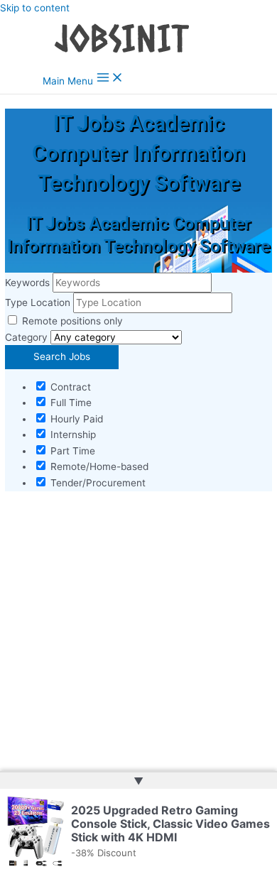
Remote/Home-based (98, 466)
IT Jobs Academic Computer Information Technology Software (138, 153)
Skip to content (35, 7)
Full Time (70, 402)
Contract (69, 387)
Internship (72, 434)
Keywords (27, 282)
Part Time (71, 451)
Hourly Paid (75, 419)
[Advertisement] (138, 644)
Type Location (37, 302)
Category (26, 337)
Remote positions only (72, 321)
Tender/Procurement (97, 482)
